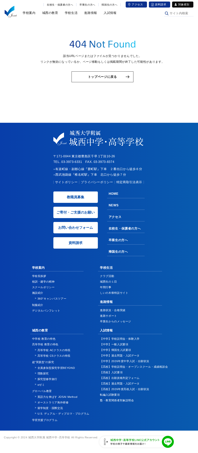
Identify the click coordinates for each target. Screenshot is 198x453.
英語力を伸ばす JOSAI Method (58, 396)
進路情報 (90, 12)
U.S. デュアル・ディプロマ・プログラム (63, 413)
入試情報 (109, 12)
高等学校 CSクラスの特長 (54, 355)
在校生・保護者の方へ (60, 4)
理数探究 (43, 373)
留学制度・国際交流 (50, 408)
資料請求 (160, 4)
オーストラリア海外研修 (53, 402)
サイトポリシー (66, 182)
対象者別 (183, 4)
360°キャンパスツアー (52, 298)
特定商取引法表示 (129, 182)
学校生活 (71, 12)
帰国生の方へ (109, 4)
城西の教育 (49, 12)
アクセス (137, 4)
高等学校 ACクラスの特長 (54, 350)
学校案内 (28, 12)
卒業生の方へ (87, 4)
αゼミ (41, 384)
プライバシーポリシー (97, 182)
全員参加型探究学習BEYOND (56, 367)
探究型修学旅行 (47, 379)
